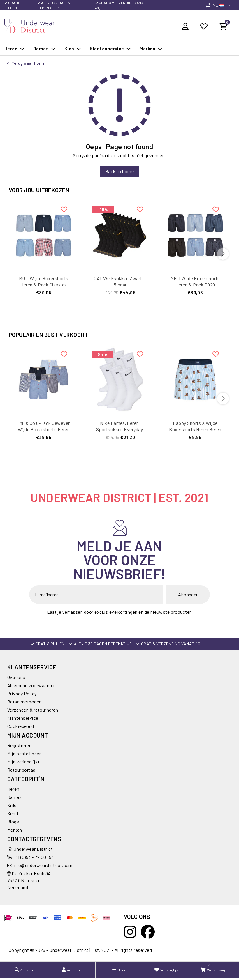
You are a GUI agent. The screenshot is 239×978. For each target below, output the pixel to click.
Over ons (16, 677)
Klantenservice (22, 718)
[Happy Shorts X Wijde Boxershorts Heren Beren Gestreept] (195, 379)
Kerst (13, 813)
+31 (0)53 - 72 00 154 (33, 857)
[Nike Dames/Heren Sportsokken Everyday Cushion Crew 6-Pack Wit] (119, 379)
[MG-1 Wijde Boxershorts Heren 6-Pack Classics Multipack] (43, 235)
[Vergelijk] (209, 5)
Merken (14, 829)
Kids (12, 805)
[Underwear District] (29, 25)
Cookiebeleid (20, 726)
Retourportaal (21, 769)
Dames (14, 797)
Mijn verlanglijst (23, 761)
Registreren (19, 745)
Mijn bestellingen (24, 753)
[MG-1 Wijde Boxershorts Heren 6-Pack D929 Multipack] (195, 235)
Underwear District (33, 849)
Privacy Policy (22, 693)
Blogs (13, 821)
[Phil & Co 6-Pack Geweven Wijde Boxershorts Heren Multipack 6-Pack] (43, 379)
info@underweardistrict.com (42, 865)
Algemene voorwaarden (31, 685)
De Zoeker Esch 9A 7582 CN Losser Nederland (29, 880)
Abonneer (188, 594)
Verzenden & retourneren (32, 709)
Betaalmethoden (24, 701)
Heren (13, 789)
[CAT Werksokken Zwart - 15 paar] (119, 235)
